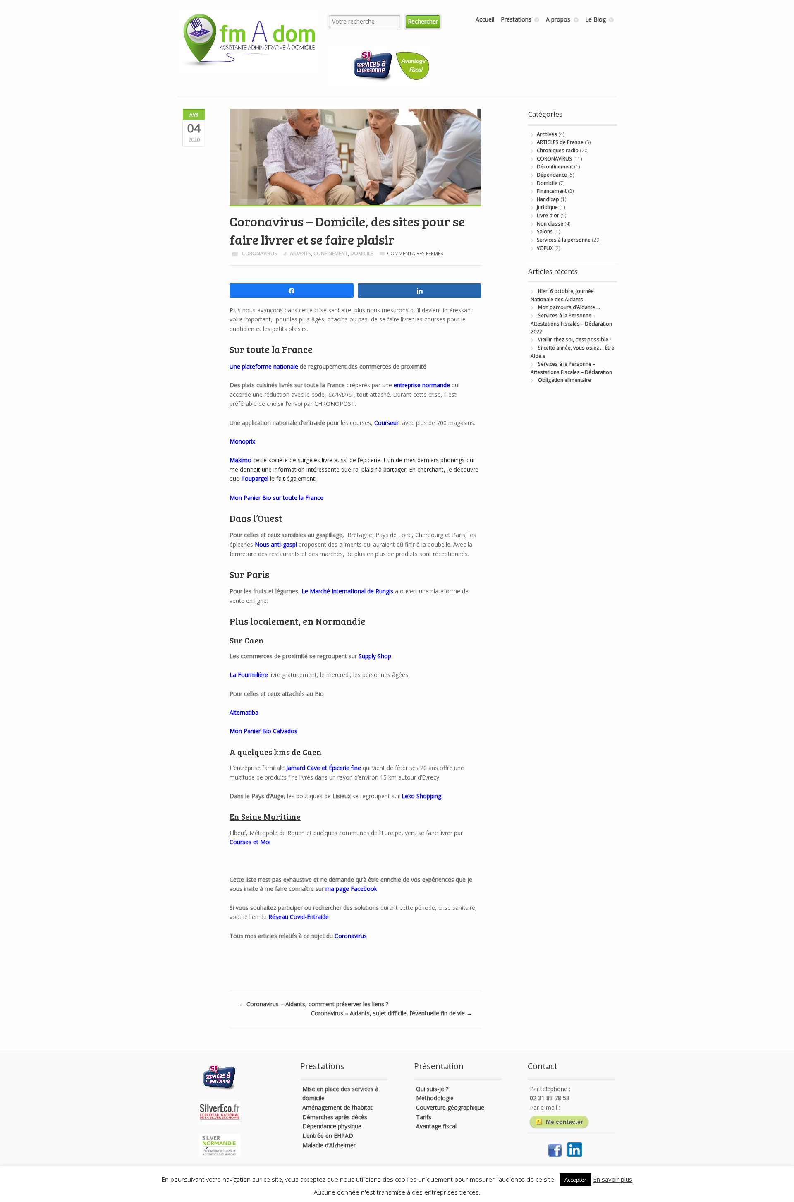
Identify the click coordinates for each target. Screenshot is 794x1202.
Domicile (547, 183)
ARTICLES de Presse (560, 142)
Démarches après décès (334, 1117)
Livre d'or (548, 215)
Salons (545, 231)
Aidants (300, 253)
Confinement (330, 253)
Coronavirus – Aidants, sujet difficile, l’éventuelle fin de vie (391, 1013)
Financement (552, 190)
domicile (361, 253)
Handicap (548, 199)
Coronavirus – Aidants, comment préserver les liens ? (313, 1004)
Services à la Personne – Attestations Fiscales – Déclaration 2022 (571, 323)
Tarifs (423, 1117)
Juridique (547, 207)
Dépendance (552, 174)
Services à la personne (564, 239)
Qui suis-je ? (432, 1089)
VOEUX (545, 248)
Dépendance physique (331, 1126)
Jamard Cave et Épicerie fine (323, 768)
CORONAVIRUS (259, 253)
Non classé (550, 223)
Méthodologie (435, 1098)
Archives (547, 134)
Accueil (485, 19)
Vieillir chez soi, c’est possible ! (574, 339)
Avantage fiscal (436, 1126)
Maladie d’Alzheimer (329, 1145)
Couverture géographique (450, 1107)
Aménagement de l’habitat (337, 1107)
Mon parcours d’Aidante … (569, 307)
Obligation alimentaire (564, 380)
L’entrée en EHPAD (327, 1136)
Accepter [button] (575, 1179)
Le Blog (595, 19)
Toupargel (254, 478)
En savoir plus (612, 1179)
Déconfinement (555, 166)
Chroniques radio (558, 150)
